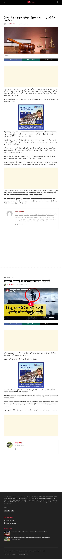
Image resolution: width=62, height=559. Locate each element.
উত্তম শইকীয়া (11, 284)
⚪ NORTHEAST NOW (9, 520)
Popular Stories (10, 14)
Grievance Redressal (35, 551)
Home (5, 14)
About (5, 551)
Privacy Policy (19, 551)
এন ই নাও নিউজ (12, 24)
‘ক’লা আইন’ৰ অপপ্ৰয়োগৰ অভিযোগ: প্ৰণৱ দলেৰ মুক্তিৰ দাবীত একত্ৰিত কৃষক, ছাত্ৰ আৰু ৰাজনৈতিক (29, 532)
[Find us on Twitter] (8, 511)
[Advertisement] (31, 9)
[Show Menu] (4, 2)
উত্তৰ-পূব (8, 277)
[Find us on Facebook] (5, 511)
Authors (26, 551)
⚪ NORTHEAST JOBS (9, 522)
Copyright (11, 551)
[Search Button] (57, 2)
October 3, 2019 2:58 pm (23, 24)
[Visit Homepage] (31, 2)
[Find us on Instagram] (12, 511)
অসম (12, 277)
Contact (43, 551)
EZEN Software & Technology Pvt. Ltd (20, 554)
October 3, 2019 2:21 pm (22, 284)
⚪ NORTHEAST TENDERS (10, 524)
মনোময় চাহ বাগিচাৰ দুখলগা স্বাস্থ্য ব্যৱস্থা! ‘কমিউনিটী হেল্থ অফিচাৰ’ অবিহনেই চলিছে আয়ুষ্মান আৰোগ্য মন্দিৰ (30, 537)
